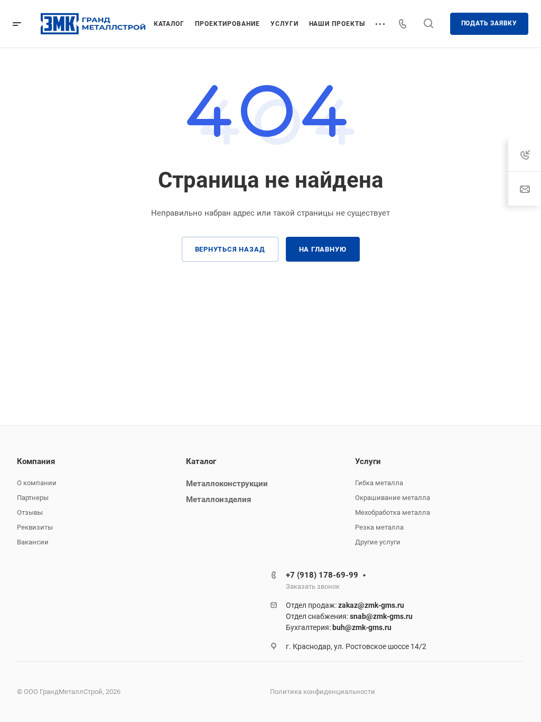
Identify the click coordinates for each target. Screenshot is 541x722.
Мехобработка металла (392, 512)
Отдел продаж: (345, 605)
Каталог (201, 461)
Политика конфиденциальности (322, 692)
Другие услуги (377, 542)
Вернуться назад (230, 249)
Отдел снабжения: (349, 616)
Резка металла (379, 527)
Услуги (368, 461)
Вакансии (33, 542)
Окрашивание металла (392, 498)
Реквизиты (35, 527)
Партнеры (33, 498)
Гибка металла (379, 483)
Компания (36, 461)
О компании (37, 483)
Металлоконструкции (227, 483)
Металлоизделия (218, 499)
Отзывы (30, 512)
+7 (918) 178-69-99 (322, 575)
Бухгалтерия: (338, 627)
